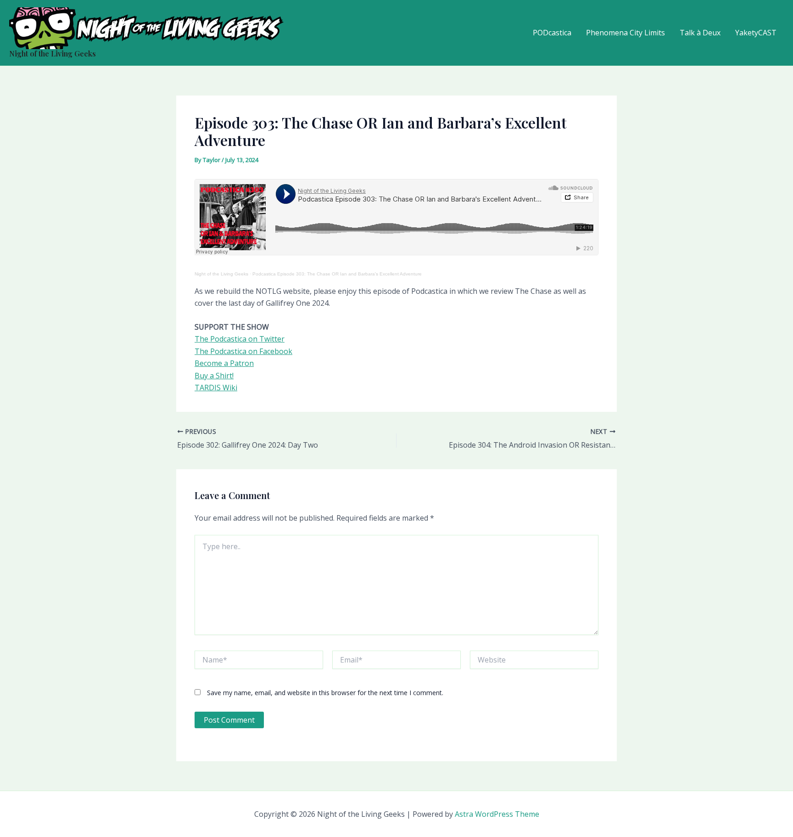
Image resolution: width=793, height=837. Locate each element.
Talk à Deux (700, 33)
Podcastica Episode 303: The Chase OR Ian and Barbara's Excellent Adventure (337, 273)
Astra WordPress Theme (497, 814)
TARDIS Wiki (216, 387)
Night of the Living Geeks (52, 53)
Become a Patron (224, 363)
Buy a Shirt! (214, 376)
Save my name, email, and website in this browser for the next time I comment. (325, 692)
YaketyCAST (755, 33)
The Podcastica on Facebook (243, 351)
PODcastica (552, 33)
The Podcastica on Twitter (240, 339)
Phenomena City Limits (625, 33)
